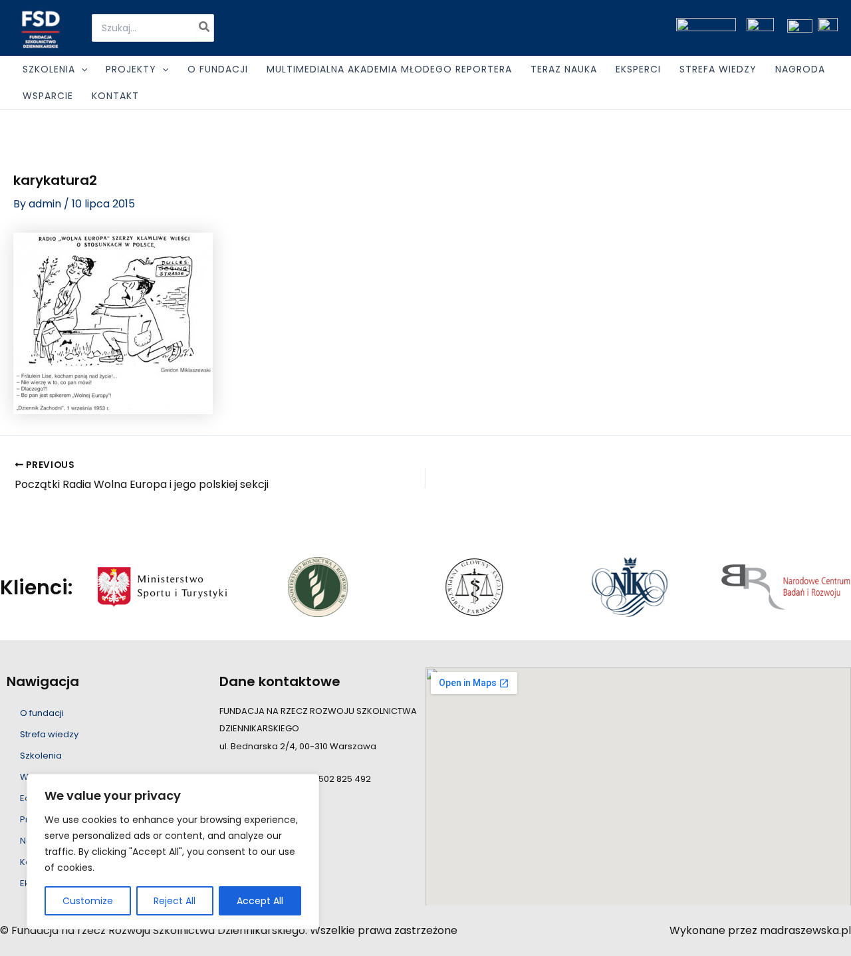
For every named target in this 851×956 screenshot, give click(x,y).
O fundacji (42, 713)
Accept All (260, 900)
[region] (173, 851)
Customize (87, 900)
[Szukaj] (204, 28)
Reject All (174, 900)
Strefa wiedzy (49, 734)
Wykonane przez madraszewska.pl (760, 930)
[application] (81, 69)
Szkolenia (41, 755)
